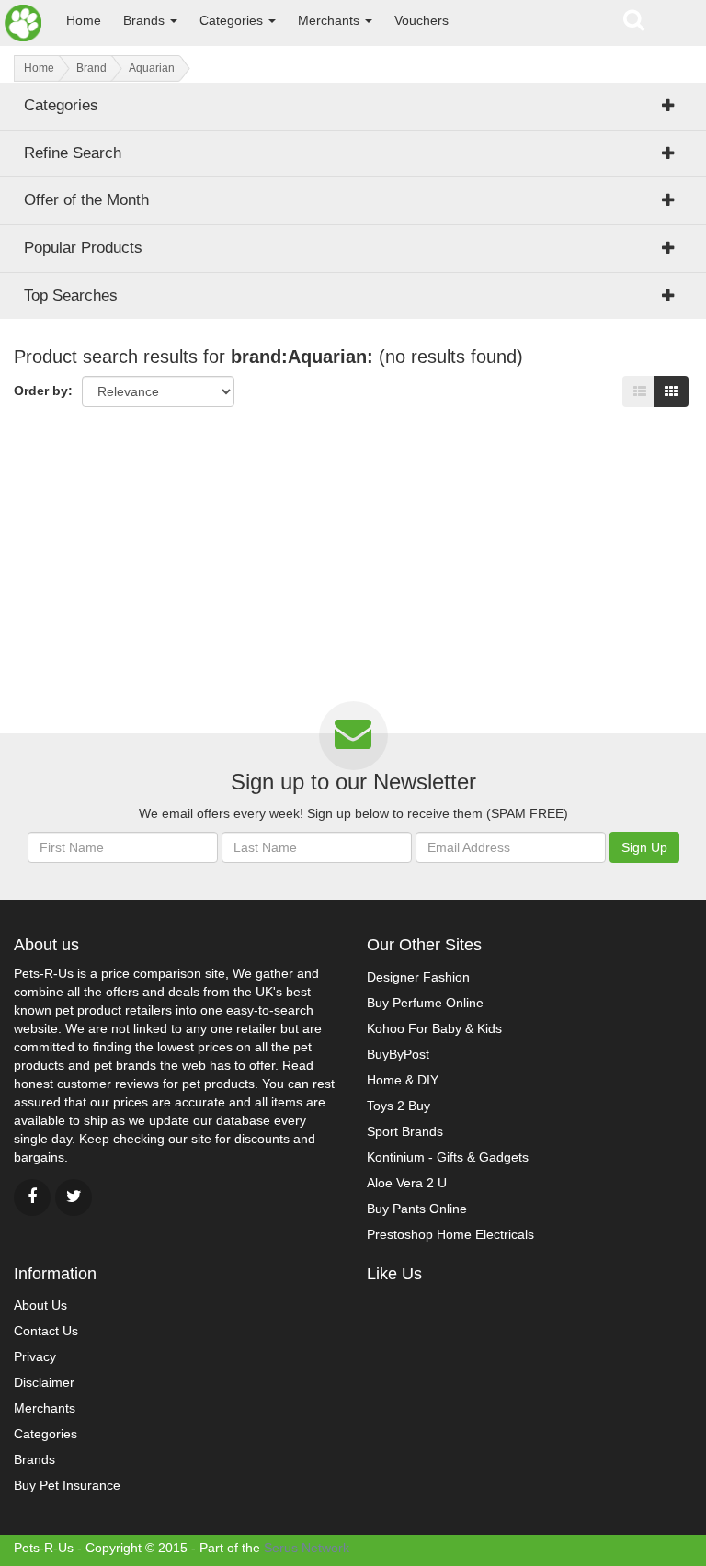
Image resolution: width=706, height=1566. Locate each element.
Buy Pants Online (417, 1208)
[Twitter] (73, 1197)
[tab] (353, 200)
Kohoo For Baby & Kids (434, 1028)
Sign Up (644, 847)
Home (83, 20)
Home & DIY (402, 1079)
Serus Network (306, 1547)
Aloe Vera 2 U (407, 1182)
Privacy (35, 1356)
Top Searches (71, 295)
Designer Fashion (418, 977)
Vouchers (421, 20)
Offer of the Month (86, 200)
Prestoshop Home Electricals (450, 1234)
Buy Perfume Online (425, 1002)
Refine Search (72, 153)
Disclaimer (44, 1382)
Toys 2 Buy (398, 1105)
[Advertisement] (353, 558)
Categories (233, 20)
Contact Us (46, 1330)
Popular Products (83, 247)
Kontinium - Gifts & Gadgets (448, 1157)
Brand (91, 68)
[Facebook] (32, 1197)
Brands (145, 20)
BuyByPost (398, 1054)
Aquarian (152, 68)
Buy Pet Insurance (67, 1485)
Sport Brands (405, 1131)
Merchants (330, 20)
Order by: (43, 390)
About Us (40, 1305)
